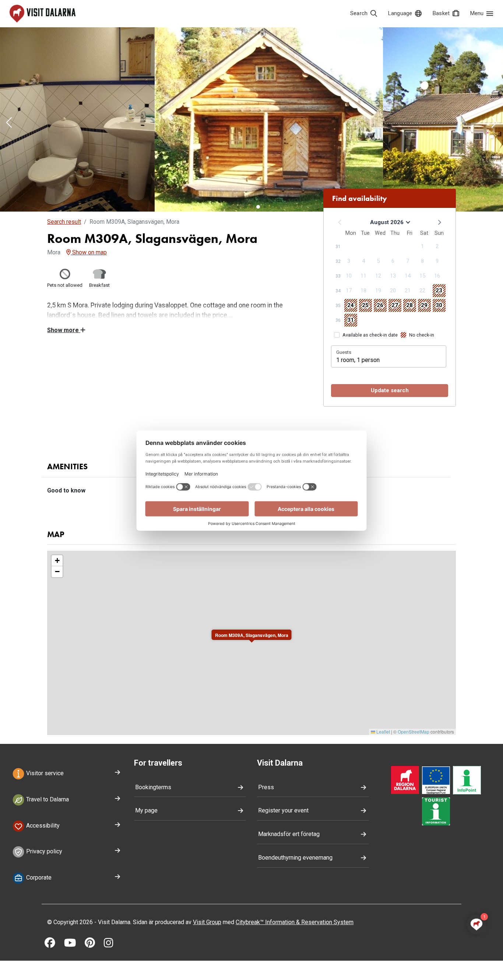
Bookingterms (153, 787)
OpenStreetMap (413, 731)
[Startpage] (42, 13)
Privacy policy (43, 851)
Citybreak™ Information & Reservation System (294, 922)
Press (266, 787)
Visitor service (44, 773)
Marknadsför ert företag (289, 834)
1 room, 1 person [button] (358, 359)
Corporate (38, 877)
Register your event (283, 810)
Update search (390, 390)
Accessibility (42, 825)
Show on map (89, 252)
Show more (63, 330)
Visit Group (207, 922)
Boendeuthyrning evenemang (295, 857)
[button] (9, 123)
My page (146, 810)
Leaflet (382, 731)
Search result (64, 221)
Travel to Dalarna (47, 799)
